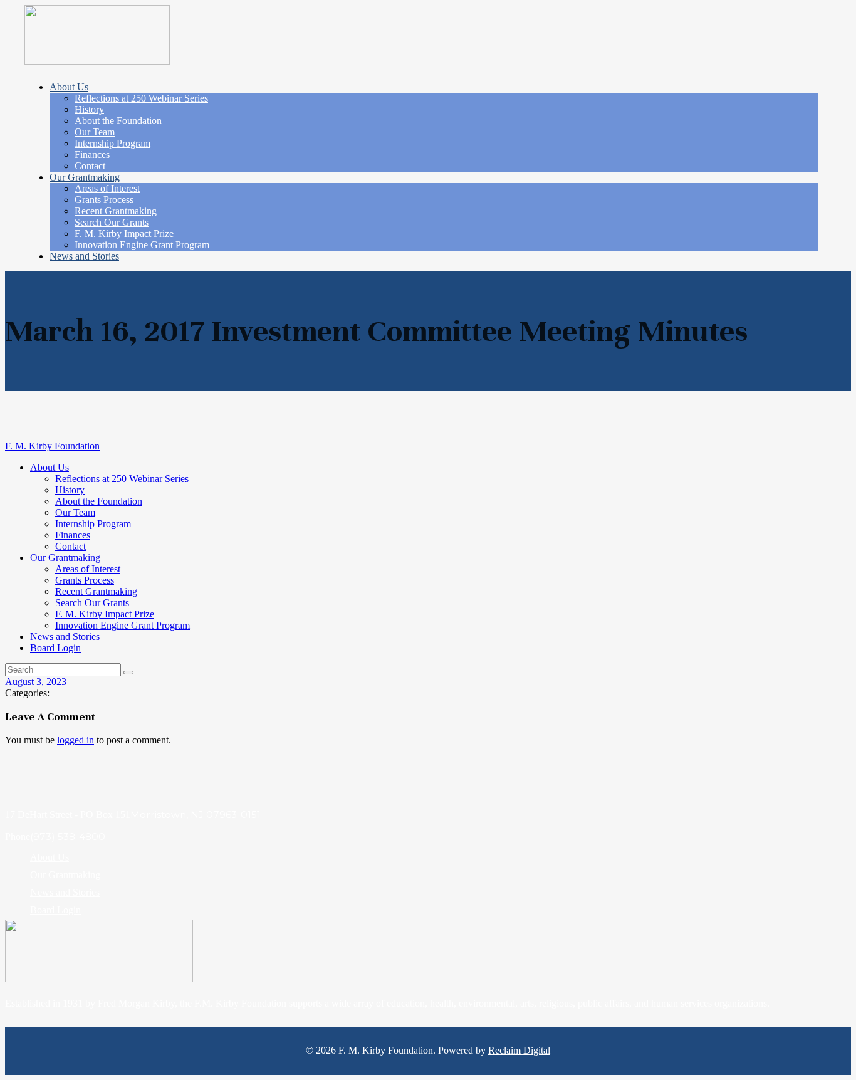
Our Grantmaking (65, 874)
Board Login (55, 909)
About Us (49, 857)
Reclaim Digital (519, 1050)
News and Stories (65, 892)
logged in (75, 740)
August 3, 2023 (35, 681)
